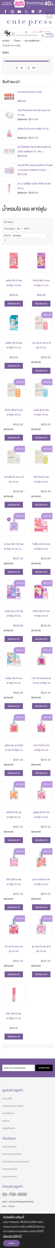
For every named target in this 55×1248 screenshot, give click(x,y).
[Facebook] (5, 11)
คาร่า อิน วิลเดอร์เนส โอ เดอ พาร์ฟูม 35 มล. (41, 683)
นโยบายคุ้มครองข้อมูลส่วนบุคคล (15, 1161)
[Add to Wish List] (20, 267)
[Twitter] (26, 11)
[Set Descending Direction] (5, 240)
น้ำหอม (17, 41)
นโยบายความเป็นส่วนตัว (12, 1154)
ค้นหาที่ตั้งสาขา (8, 1113)
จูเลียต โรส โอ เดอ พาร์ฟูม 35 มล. (33, 129)
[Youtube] (19, 11)
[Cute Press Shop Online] (29, 23)
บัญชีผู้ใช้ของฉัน (8, 1128)
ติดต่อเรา (6, 1121)
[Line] (33, 11)
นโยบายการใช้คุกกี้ (12, 1236)
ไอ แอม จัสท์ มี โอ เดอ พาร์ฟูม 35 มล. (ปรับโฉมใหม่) (14, 549)
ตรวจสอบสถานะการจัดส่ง (12, 1106)
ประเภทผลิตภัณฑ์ (32, 41)
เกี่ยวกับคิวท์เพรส (9, 1146)
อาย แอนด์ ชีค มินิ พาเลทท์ (30, 92)
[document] (27, 1230)
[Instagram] (12, 11)
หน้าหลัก (6, 41)
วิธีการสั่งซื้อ (7, 1098)
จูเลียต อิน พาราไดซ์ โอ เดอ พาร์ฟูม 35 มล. (14, 750)
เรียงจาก (7, 235)
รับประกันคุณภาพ (9, 1176)
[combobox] (30, 35)
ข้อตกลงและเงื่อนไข (9, 1169)
